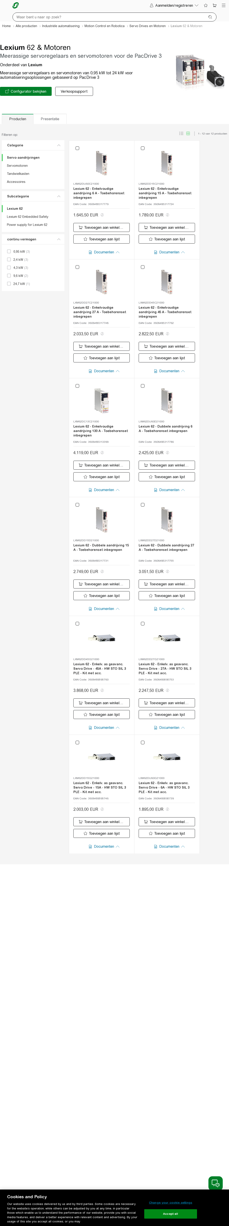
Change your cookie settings (170, 1202)
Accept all (170, 1213)
